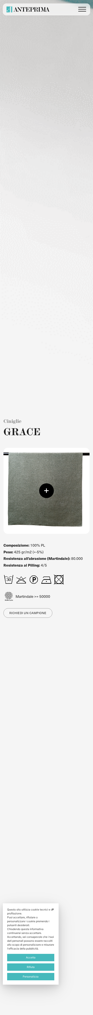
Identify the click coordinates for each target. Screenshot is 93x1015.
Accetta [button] (30, 957)
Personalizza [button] (30, 976)
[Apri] (82, 9)
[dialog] (31, 944)
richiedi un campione (27, 613)
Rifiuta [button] (31, 967)
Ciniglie (12, 421)
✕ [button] (53, 909)
